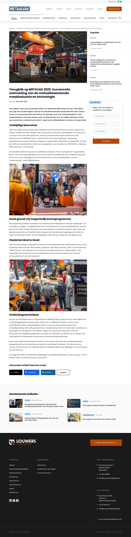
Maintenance (75, 18)
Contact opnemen (44, 473)
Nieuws (14, 18)
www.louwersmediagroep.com (110, 519)
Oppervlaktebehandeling (30, 18)
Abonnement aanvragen (46, 469)
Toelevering (112, 18)
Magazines (49, 9)
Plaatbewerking (49, 18)
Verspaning (62, 18)
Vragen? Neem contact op (105, 442)
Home (11, 28)
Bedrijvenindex (114, 9)
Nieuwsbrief (90, 9)
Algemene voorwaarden (103, 532)
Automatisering (90, 18)
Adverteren (78, 9)
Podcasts (59, 9)
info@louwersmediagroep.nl (109, 478)
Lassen (102, 18)
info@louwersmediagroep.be (109, 509)
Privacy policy (117, 532)
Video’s (69, 9)
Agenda (100, 9)
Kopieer (63, 372)
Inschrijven (106, 141)
